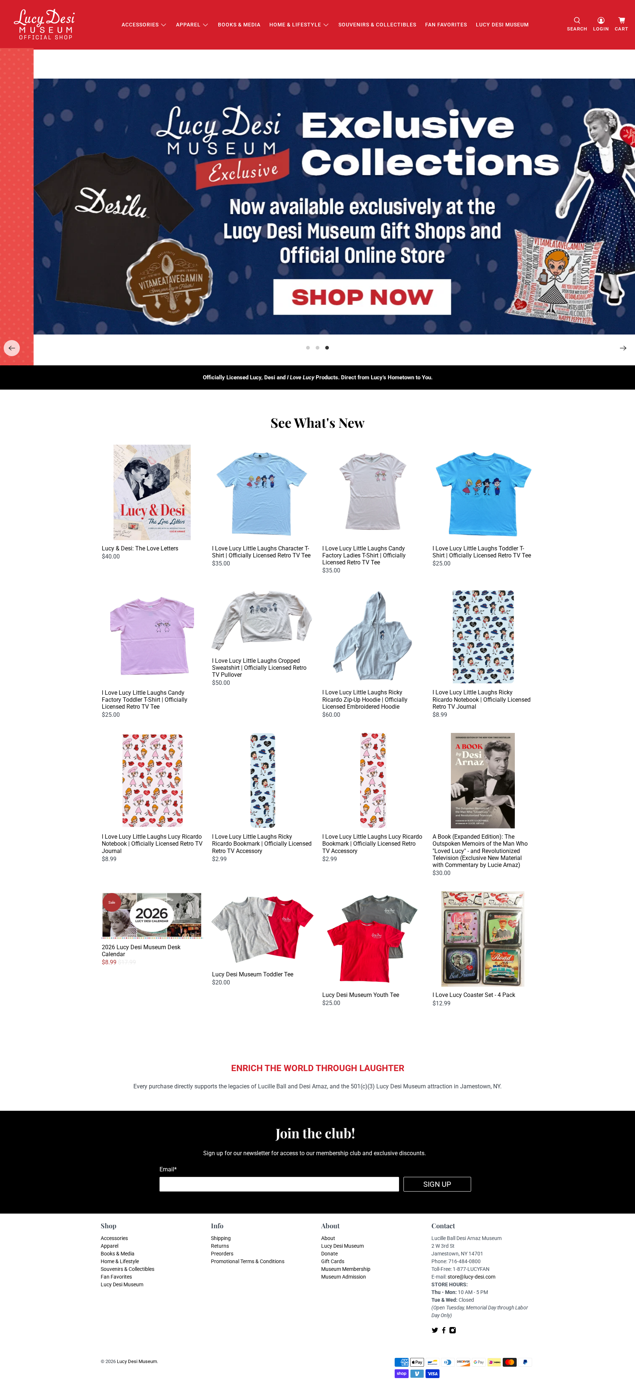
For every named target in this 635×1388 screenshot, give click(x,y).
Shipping (221, 1238)
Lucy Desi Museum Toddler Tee (252, 974)
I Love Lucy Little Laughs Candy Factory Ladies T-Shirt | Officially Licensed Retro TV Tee (364, 555)
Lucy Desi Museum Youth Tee (360, 994)
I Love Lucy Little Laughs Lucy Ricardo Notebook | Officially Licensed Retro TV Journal (152, 843)
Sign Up (437, 1184)
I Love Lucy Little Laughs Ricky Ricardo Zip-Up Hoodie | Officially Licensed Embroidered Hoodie (365, 699)
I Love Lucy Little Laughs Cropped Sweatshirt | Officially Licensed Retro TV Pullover (259, 667)
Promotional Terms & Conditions (247, 1261)
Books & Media (239, 25)
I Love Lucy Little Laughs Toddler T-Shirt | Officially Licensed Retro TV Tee (482, 552)
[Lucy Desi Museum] (45, 25)
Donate (329, 1254)
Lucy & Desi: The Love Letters (140, 548)
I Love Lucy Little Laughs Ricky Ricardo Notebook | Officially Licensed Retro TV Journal (482, 699)
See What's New (317, 422)
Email (168, 1169)
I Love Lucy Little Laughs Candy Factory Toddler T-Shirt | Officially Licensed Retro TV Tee (144, 699)
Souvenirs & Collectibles (377, 25)
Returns (220, 1246)
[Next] (623, 348)
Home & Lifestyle (295, 25)
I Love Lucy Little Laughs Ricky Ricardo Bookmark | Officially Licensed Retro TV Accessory (262, 843)
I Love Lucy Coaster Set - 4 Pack (474, 994)
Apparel (188, 25)
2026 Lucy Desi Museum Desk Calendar (141, 951)
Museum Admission (343, 1277)
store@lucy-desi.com (471, 1277)
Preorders (222, 1254)
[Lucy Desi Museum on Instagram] (452, 1332)
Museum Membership (345, 1269)
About (328, 1238)
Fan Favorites (446, 25)
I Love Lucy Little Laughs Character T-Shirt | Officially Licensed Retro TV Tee (261, 552)
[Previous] (12, 348)
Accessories (140, 25)
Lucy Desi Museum (502, 25)
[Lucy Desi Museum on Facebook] (443, 1332)
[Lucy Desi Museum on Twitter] (434, 1332)
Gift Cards (332, 1261)
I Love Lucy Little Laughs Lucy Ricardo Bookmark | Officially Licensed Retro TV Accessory (372, 843)
